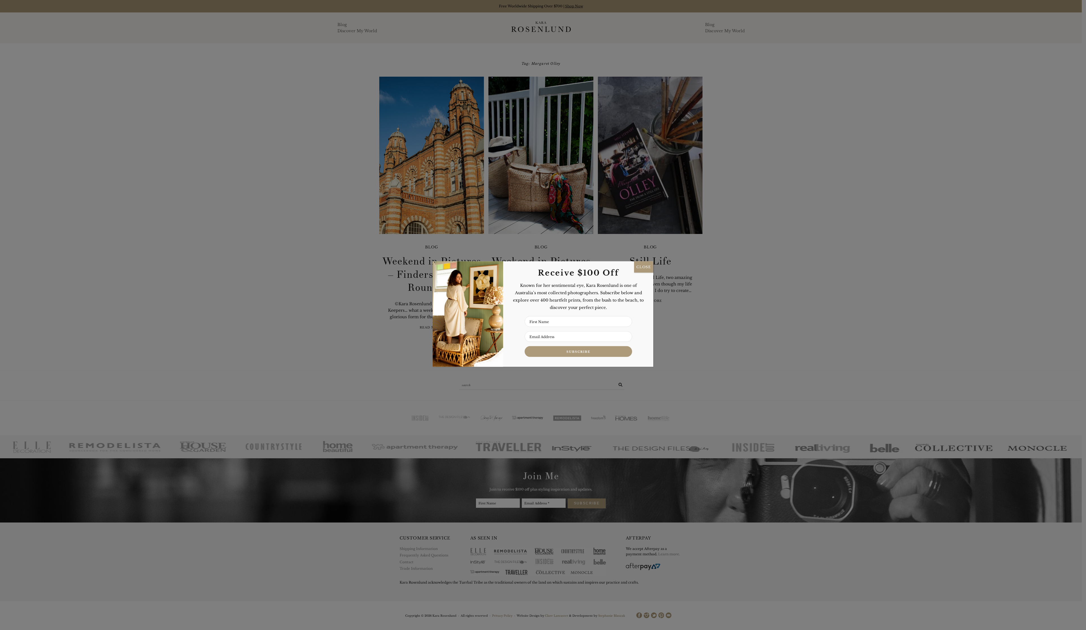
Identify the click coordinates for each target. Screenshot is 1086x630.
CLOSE (643, 267)
